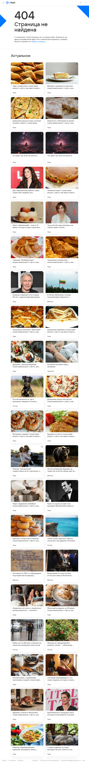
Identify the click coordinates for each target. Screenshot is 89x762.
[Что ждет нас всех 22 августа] (27, 148)
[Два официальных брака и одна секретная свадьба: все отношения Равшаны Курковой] (27, 183)
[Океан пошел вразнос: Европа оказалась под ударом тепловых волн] (62, 531)
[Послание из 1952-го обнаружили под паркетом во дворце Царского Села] (27, 566)
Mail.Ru (4, 760)
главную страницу (38, 41)
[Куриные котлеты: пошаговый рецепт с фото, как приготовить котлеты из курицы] (62, 426)
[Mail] (7, 2)
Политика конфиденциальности (71, 760)
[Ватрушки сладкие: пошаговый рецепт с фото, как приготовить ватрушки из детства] (27, 426)
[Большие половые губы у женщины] (62, 357)
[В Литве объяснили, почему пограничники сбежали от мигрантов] (62, 287)
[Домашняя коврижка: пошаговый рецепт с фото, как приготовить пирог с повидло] (62, 322)
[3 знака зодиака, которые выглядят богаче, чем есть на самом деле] (62, 740)
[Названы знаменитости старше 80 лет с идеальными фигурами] (27, 287)
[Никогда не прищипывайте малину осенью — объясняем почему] (62, 635)
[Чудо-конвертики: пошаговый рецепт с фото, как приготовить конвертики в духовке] (27, 78)
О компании (12, 760)
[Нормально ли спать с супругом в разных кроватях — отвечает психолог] (27, 600)
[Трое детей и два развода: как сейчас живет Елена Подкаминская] (62, 218)
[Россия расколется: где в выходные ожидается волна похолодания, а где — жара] (27, 392)
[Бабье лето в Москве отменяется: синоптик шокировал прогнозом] (27, 635)
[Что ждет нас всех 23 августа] (62, 148)
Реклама (20, 760)
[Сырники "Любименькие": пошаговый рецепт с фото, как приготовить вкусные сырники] (27, 252)
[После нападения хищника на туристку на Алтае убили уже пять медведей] (62, 461)
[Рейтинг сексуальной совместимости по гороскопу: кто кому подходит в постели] (27, 461)
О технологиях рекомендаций (49, 760)
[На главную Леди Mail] (12, 2)
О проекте (35, 760)
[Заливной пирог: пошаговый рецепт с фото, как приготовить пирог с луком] (62, 183)
